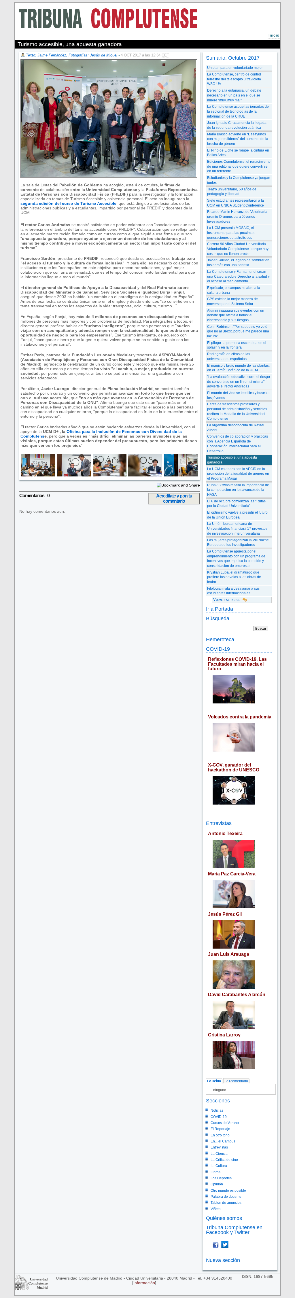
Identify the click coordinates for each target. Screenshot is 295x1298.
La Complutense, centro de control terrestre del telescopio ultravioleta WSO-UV (234, 79)
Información (144, 1282)
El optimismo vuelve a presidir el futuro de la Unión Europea (237, 514)
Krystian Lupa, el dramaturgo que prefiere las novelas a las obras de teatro (234, 577)
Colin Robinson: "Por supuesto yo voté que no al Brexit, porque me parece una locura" (238, 331)
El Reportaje (220, 1129)
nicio (273, 35)
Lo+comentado (236, 1081)
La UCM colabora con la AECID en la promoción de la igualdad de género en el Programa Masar (238, 473)
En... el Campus (223, 1141)
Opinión (217, 1184)
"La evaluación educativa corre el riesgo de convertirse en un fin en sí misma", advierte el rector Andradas (238, 381)
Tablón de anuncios (226, 1203)
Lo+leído (214, 1081)
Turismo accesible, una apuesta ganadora (232, 459)
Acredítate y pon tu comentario (174, 498)
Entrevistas (219, 823)
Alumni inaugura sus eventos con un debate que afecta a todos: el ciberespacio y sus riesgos (235, 315)
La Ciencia (219, 1154)
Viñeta (216, 1209)
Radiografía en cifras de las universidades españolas (228, 356)
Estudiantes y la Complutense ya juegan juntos (238, 180)
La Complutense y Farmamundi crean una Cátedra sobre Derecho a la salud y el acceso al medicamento (238, 276)
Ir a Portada (219, 609)
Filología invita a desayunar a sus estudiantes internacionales (233, 590)
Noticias (217, 1110)
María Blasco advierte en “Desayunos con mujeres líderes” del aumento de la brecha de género (237, 139)
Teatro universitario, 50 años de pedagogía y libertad (231, 191)
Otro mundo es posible (228, 1191)
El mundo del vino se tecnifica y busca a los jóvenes (238, 395)
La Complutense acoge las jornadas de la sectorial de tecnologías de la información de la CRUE (238, 111)
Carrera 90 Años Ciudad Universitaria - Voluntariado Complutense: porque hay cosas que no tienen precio (237, 249)
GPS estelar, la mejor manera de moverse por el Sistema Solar (232, 301)
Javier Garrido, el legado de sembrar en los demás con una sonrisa (238, 262)
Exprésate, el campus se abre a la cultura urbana (233, 290)
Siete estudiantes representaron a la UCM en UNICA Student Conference (235, 202)
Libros (215, 1172)
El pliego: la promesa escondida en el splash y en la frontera (236, 345)
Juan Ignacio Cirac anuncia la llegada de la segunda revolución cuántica (236, 125)
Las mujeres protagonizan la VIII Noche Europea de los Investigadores (238, 542)
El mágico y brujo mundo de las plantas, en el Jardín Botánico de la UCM (238, 368)
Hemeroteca (220, 639)
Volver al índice (226, 599)
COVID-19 (218, 649)
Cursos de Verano (225, 1123)
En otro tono (220, 1135)
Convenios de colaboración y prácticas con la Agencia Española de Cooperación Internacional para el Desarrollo (237, 443)
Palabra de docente (226, 1197)
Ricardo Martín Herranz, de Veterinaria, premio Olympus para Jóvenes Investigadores (237, 216)
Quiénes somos (224, 1218)
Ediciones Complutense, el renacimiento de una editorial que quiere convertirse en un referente (239, 166)
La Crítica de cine (224, 1160)
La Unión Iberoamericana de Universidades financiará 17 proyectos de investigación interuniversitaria (237, 528)
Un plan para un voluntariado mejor (235, 68)
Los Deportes (221, 1178)
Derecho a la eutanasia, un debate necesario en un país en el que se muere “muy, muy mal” (234, 95)
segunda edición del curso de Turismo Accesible (68, 203)
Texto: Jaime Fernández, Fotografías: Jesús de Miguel (71, 55)
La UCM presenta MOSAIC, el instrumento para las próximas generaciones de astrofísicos (230, 232)
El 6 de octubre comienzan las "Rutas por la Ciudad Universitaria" (236, 503)
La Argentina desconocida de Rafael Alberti (235, 427)
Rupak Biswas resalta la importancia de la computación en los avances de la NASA (238, 490)
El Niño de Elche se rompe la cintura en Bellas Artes (238, 152)
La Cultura (219, 1166)
